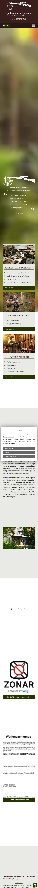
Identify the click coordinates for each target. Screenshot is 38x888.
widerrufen (12, 443)
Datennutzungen (8, 437)
